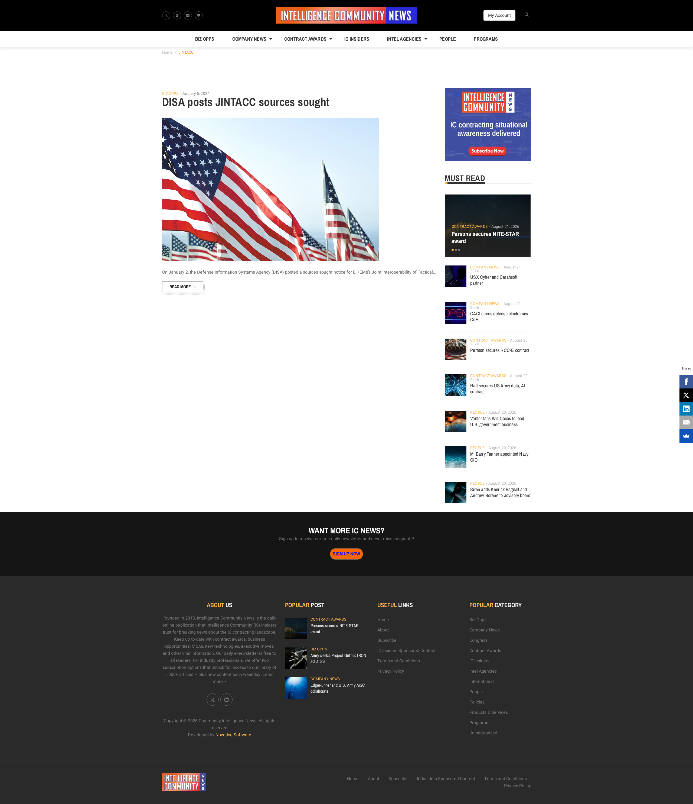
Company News (249, 38)
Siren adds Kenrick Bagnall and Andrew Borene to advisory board (500, 492)
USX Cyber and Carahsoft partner (493, 280)
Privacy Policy (390, 671)
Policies (477, 702)
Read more (180, 287)
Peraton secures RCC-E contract (499, 350)
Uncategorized (483, 733)
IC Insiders (356, 38)
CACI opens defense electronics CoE (499, 316)
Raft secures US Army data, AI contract (497, 388)
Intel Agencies (404, 38)
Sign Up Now (346, 554)
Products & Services (488, 712)
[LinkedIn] (686, 409)
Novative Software (233, 735)
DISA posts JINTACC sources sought (245, 101)
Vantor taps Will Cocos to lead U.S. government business (497, 421)
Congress (478, 640)
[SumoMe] (686, 436)
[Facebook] (686, 381)
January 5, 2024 (196, 93)
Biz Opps (204, 38)
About (383, 630)
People (447, 38)
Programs (486, 38)
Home (167, 52)
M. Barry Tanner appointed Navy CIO (499, 456)
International (481, 681)
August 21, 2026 (505, 226)
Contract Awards (305, 38)
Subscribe (387, 640)
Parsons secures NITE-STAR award (485, 237)
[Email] (686, 422)
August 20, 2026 (502, 412)
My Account (499, 15)
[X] (686, 395)
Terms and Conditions (398, 661)
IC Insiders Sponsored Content (406, 650)
